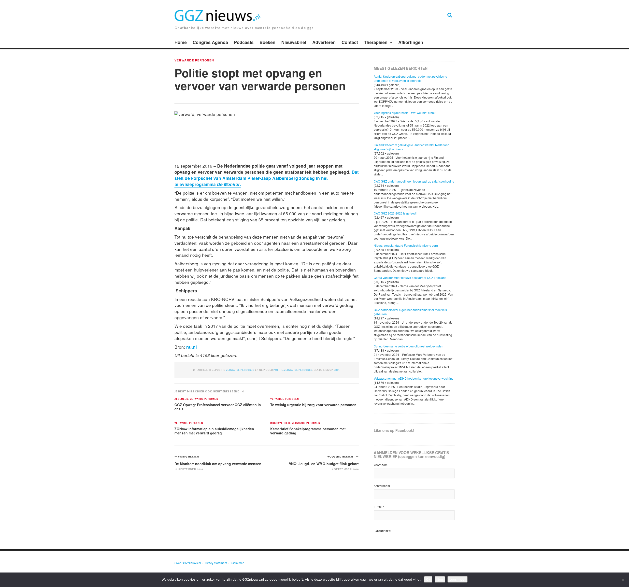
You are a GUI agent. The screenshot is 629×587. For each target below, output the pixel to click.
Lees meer (457, 579)
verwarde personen (194, 60)
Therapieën (375, 42)
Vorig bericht (189, 456)
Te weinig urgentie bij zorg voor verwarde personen (313, 404)
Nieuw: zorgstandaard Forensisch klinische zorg (406, 245)
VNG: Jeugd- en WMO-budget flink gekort (324, 463)
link (336, 370)
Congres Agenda (210, 42)
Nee (440, 579)
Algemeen (181, 399)
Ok (428, 579)
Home (180, 42)
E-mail (379, 506)
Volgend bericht (341, 456)
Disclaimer (236, 563)
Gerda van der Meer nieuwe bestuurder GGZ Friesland (410, 277)
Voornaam (380, 465)
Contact (350, 42)
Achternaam (382, 486)
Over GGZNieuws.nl (187, 563)
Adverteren (324, 42)
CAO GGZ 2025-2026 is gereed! (395, 213)
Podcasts (244, 42)
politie (278, 370)
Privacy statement (215, 563)
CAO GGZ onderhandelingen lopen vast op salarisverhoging (414, 181)
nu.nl (191, 347)
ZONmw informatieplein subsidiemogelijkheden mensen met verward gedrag (214, 430)
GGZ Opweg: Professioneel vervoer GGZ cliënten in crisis (217, 406)
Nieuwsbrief (293, 42)
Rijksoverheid (280, 423)
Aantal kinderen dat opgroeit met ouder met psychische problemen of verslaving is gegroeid (410, 78)
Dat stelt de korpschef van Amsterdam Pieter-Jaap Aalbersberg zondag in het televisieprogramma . (266, 178)
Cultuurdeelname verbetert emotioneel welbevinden (408, 346)
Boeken (267, 42)
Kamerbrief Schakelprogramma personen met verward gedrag (308, 430)
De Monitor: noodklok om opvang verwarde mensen (217, 463)
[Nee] (622, 579)
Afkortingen (410, 42)
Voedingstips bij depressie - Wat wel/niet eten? (405, 113)
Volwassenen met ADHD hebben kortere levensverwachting (414, 378)
